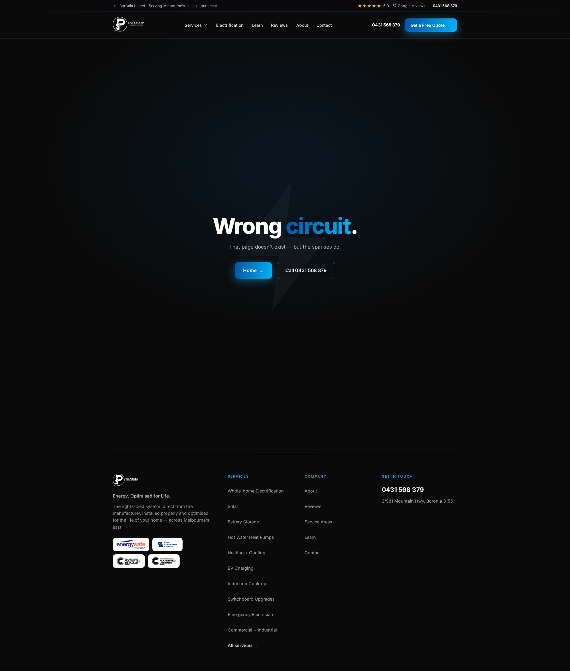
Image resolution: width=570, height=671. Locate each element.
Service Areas (318, 521)
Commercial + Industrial (252, 629)
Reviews (279, 25)
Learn (257, 25)
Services (193, 25)
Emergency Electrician (250, 614)
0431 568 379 (445, 6)
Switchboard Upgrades (251, 598)
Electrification (229, 25)
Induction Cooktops (248, 583)
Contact (324, 25)
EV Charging (241, 568)
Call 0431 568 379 (306, 270)
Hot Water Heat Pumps (251, 537)
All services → (243, 645)
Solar (233, 506)
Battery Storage (243, 521)
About (302, 25)
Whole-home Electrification (256, 490)
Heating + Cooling (246, 552)
